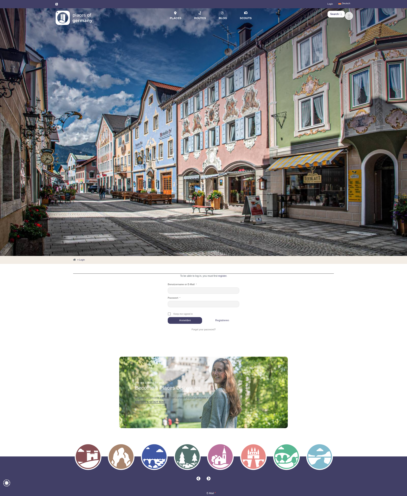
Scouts (246, 18)
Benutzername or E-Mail (182, 284)
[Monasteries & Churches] (220, 456)
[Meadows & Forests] (187, 456)
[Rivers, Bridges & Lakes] (319, 456)
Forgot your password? (204, 329)
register (222, 276)
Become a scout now (150, 402)
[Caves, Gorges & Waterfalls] (121, 456)
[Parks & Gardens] (286, 456)
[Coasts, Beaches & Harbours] (154, 456)
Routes (200, 18)
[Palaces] (253, 456)
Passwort (174, 297)
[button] (6, 482)
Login (330, 4)
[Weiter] (208, 478)
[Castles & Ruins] (88, 456)
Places (175, 18)
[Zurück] (198, 478)
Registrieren (222, 320)
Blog (223, 18)
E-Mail (211, 493)
